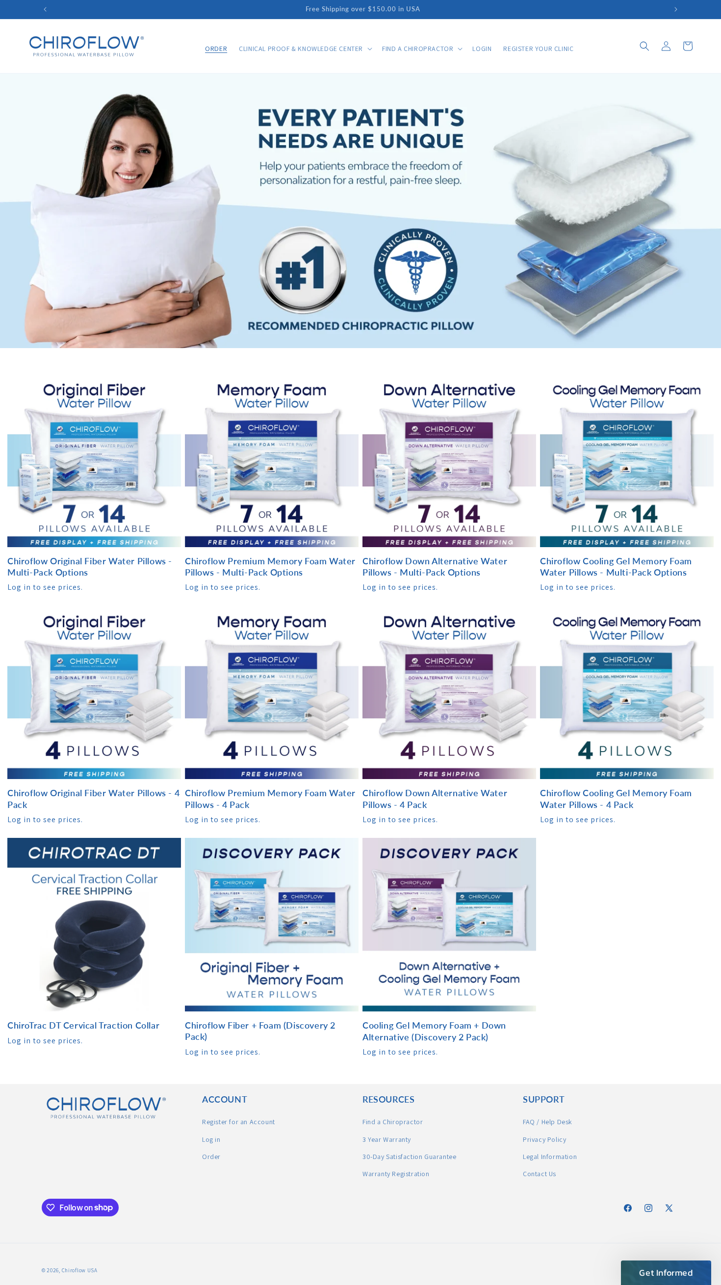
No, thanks (360, 737)
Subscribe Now (360, 686)
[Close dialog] (458, 561)
